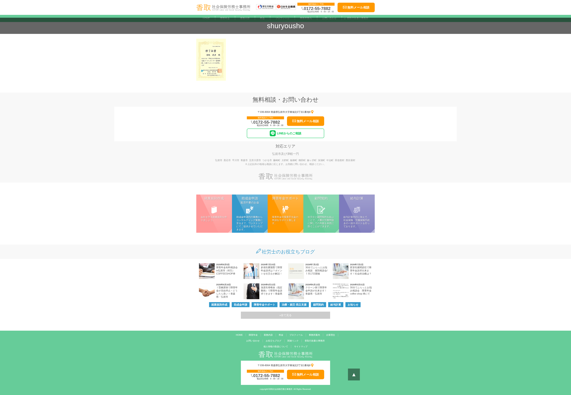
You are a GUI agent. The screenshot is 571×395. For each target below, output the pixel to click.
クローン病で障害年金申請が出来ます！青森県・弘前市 (316, 290)
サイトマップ (301, 346)
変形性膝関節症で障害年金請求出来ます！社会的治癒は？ (360, 270)
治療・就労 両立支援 (294, 304)
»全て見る (285, 315)
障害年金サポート (264, 304)
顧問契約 (318, 304)
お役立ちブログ (273, 340)
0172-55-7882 (317, 8)
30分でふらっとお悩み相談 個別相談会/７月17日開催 (316, 270)
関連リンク (293, 340)
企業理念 (330, 335)
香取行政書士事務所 (315, 340)
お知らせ (353, 304)
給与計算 (335, 304)
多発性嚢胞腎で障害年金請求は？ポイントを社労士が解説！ (271, 270)
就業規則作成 (219, 304)
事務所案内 (314, 335)
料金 (281, 335)
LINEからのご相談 (289, 133)
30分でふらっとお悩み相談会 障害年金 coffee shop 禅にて (362, 290)
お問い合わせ (253, 340)
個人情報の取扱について (275, 346)
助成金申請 (240, 304)
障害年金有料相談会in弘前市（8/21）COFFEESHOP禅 (227, 270)
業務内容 (268, 335)
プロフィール (296, 335)
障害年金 (253, 335)
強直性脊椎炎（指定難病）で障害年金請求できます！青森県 (271, 290)
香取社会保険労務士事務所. (281, 389)
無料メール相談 (358, 7)
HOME (239, 335)
